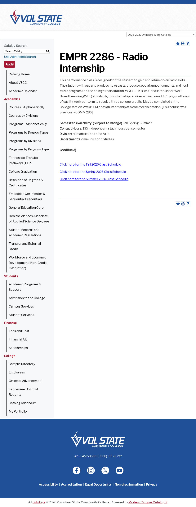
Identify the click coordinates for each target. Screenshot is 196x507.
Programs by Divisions (25, 141)
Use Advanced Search (20, 57)
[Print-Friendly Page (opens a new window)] (183, 43)
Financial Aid (18, 339)
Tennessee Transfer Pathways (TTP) (23, 160)
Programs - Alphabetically (28, 124)
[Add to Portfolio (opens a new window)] (178, 43)
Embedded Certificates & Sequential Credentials (27, 196)
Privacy (151, 484)
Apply (10, 64)
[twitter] (105, 470)
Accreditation (71, 484)
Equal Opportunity (98, 484)
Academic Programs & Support (25, 286)
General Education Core (26, 207)
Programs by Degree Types (28, 132)
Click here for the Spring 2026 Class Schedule (93, 172)
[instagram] (91, 470)
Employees (17, 372)
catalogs (39, 502)
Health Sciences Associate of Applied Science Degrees (29, 218)
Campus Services (21, 306)
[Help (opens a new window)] (188, 43)
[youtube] (119, 470)
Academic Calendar (23, 91)
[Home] (36, 17)
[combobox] (161, 34)
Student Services (21, 315)
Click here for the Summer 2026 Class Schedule (94, 179)
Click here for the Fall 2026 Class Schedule (90, 164)
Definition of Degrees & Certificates (26, 182)
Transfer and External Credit (25, 246)
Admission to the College (27, 298)
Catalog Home (19, 74)
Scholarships (18, 348)
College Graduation (23, 171)
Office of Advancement (26, 381)
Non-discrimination (129, 484)
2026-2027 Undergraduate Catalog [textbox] (149, 34)
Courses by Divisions (23, 115)
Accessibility (48, 484)
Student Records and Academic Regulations (25, 232)
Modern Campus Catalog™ (147, 502)
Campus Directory (22, 364)
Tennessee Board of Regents (23, 391)
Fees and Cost (19, 331)
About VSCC (18, 82)
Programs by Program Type (29, 149)
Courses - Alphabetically (26, 107)
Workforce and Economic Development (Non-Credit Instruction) (28, 263)
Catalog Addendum (22, 403)
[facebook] (76, 470)
